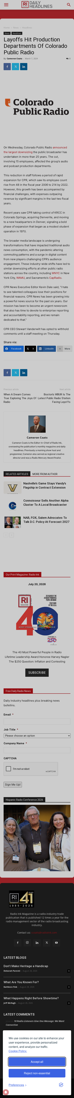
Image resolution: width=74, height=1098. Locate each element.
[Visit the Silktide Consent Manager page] (61, 1085)
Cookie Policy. (18, 1051)
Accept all (37, 1062)
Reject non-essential (37, 1073)
